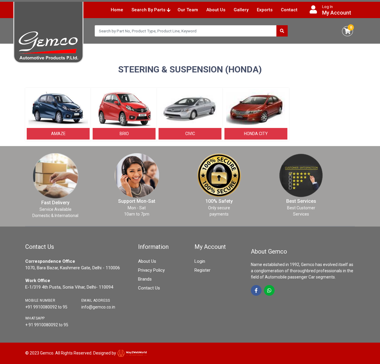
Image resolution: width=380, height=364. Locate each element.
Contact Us (149, 288)
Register (202, 270)
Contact (289, 9)
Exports (265, 9)
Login (199, 261)
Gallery (241, 9)
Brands (145, 279)
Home (117, 9)
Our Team (188, 9)
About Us (215, 9)
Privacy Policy (151, 270)
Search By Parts (149, 9)
